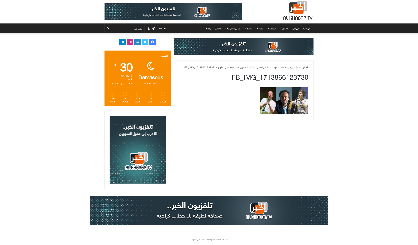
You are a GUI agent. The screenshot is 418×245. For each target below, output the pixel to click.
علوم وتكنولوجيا (233, 28)
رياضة (208, 28)
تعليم (261, 28)
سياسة (249, 28)
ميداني (218, 28)
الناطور (285, 28)
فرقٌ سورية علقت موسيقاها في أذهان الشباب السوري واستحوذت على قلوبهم (256, 67)
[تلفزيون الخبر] (297, 10)
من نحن (296, 28)
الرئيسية (307, 28)
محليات (273, 28)
